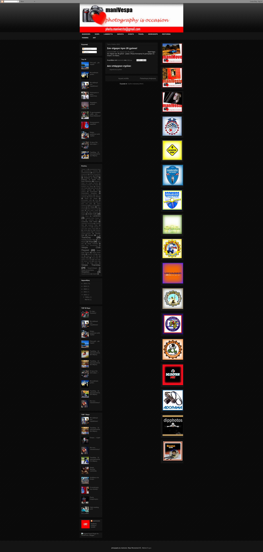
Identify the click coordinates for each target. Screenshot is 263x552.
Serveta (90, 235)
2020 (85, 289)
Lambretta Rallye (93, 225)
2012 (85, 283)
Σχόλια (86, 52)
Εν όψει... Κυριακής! (93, 312)
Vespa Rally (85, 258)
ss (97, 235)
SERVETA (120, 34)
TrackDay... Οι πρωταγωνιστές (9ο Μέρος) (95, 392)
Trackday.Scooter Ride (88, 240)
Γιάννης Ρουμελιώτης (95, 174)
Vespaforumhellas (85, 274)
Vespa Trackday (90, 265)
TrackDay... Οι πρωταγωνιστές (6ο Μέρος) (95, 362)
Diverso (83, 212)
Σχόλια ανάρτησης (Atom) (135, 83)
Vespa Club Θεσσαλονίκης (89, 245)
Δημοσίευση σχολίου (116, 69)
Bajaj (82, 210)
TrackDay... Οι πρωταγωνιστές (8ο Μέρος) (95, 352)
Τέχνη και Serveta (94, 196)
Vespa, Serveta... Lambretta (93, 469)
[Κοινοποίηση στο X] (141, 60)
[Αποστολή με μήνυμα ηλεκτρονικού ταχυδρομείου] (137, 60)
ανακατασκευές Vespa (95, 169)
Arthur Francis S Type (93, 208)
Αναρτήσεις (87, 49)
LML (99, 228)
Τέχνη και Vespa (91, 198)
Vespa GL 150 (91, 254)
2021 (85, 292)
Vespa (90, 242)
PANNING (85, 38)
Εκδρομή (97, 176)
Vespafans (85, 272)
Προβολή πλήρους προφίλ (94, 525)
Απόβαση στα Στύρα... (94, 478)
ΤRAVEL (141, 34)
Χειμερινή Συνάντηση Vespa (88, 202)
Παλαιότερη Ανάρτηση (148, 78)
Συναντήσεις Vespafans (89, 193)
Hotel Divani (84, 216)
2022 (85, 295)
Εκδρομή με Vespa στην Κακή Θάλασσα (90, 180)
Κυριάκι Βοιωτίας (94, 188)
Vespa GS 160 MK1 (92, 256)
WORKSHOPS (153, 34)
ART (94, 38)
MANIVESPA (86, 34)
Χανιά (96, 200)
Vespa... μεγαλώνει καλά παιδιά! (95, 134)
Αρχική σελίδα (123, 78)
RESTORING (166, 34)
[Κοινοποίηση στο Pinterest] (145, 60)
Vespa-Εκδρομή (92, 268)
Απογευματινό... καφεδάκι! (95, 123)
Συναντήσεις (93, 191)
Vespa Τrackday (92, 243)
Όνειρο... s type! (95, 437)
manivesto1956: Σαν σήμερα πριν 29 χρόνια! (120, 52)
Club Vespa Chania (92, 210)
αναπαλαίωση (85, 172)
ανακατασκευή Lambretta (91, 171)
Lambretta (96, 216)
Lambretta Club (93, 220)
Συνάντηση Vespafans (87, 195)
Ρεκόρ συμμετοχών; (94, 498)
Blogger (149, 548)
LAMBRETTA (108, 34)
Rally (91, 230)
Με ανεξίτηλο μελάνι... (94, 73)
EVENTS (131, 34)
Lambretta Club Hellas (89, 221)
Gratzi (83, 214)
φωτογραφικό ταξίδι (86, 200)
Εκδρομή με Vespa (90, 178)
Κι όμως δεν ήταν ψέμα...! (94, 143)
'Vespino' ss (84, 169)
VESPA (97, 34)
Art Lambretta (93, 205)
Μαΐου (87, 297)
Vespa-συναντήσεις (87, 270)
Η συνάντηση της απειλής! (94, 488)
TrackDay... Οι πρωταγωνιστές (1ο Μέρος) (95, 154)
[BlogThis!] (139, 60)
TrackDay (86, 237)
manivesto (96, 521)
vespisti (94, 274)
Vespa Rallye (94, 263)
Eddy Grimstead (93, 212)
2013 (85, 286)
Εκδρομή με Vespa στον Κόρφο (89, 184)
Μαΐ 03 (87, 299)
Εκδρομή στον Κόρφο (87, 186)
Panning (85, 230)
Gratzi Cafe (92, 214)
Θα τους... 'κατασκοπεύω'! (95, 401)
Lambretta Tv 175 (86, 226)
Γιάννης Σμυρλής (88, 176)
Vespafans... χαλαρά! (94, 103)
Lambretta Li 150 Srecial (87, 223)
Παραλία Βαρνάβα (86, 189)
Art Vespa (91, 207)
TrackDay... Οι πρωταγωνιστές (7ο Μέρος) (95, 459)
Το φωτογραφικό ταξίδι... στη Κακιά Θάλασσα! (95, 114)
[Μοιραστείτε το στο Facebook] (143, 60)
